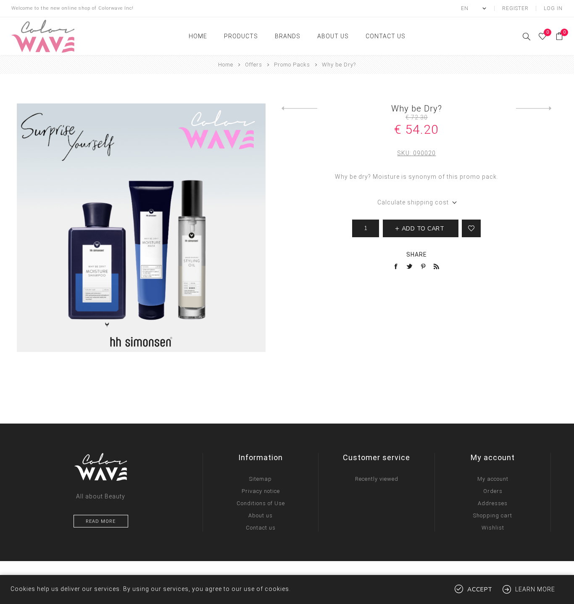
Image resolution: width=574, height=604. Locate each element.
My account (492, 479)
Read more (101, 521)
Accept (479, 589)
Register (515, 8)
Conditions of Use (261, 503)
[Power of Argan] (534, 108)
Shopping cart (492, 515)
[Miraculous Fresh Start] (299, 108)
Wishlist (493, 528)
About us (260, 515)
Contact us (261, 528)
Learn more (535, 589)
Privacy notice (261, 491)
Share (416, 254)
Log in (553, 8)
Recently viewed (376, 479)
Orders (493, 491)
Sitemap (260, 479)
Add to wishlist (471, 228)
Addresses (493, 503)
